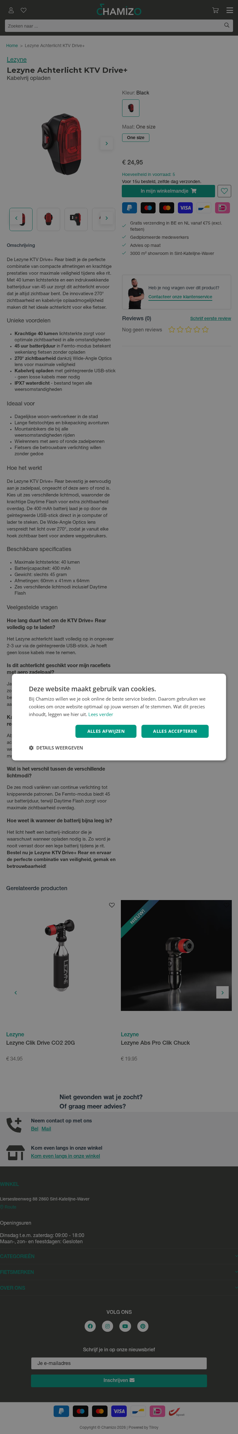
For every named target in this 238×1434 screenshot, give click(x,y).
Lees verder (100, 714)
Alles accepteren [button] (175, 731)
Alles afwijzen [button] (106, 731)
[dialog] (119, 717)
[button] (56, 747)
